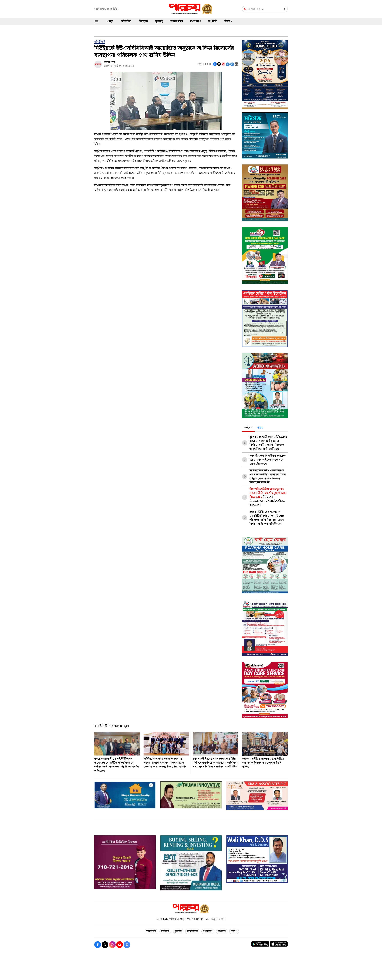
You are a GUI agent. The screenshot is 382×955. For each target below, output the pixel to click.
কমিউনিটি (126, 21)
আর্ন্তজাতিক (176, 21)
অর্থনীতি (212, 21)
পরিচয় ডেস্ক (109, 62)
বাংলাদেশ (195, 21)
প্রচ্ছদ (110, 21)
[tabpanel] (265, 479)
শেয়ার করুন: (204, 64)
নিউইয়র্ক (143, 21)
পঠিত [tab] (260, 428)
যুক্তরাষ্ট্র (159, 21)
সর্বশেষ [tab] (248, 427)
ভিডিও (228, 21)
